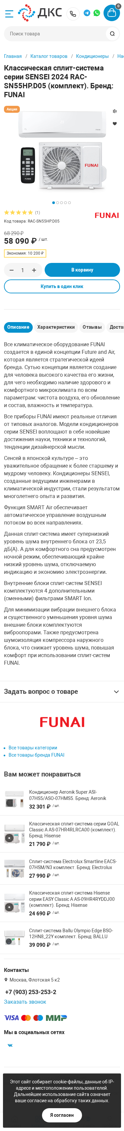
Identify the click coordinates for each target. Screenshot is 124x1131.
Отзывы (92, 327)
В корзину (82, 269)
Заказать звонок (25, 1002)
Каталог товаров (48, 56)
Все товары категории (33, 747)
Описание (18, 327)
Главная (13, 56)
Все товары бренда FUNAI (36, 755)
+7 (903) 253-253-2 (73, 14)
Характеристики (56, 327)
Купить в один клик (62, 286)
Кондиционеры (92, 56)
